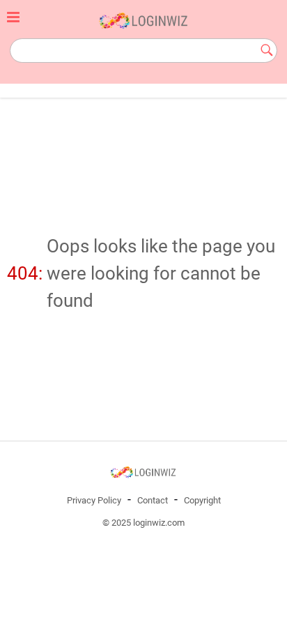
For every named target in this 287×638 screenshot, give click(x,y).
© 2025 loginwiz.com (143, 522)
